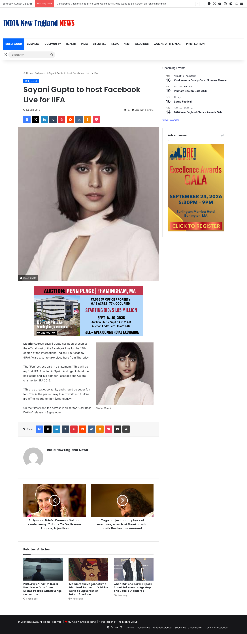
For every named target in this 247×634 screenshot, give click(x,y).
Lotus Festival (183, 101)
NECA (115, 43)
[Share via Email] (117, 429)
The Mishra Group (127, 621)
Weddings (142, 43)
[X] (35, 119)
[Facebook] (27, 119)
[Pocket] (96, 119)
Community (52, 43)
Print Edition (195, 43)
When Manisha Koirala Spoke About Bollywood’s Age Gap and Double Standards (133, 587)
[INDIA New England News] (39, 23)
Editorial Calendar (162, 627)
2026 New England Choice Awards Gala (198, 112)
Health (71, 43)
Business (33, 43)
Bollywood (13, 43)
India (84, 43)
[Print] (126, 429)
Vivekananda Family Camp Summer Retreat (200, 80)
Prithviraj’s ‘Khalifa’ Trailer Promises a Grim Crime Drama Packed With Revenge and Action (42, 589)
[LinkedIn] (44, 119)
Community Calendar (216, 627)
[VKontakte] (79, 119)
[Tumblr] (53, 119)
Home (29, 73)
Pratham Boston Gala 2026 (190, 91)
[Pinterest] (61, 119)
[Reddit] (70, 119)
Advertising (143, 627)
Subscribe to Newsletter (189, 627)
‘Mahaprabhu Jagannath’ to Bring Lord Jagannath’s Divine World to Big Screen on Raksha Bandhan (111, 3)
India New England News (67, 450)
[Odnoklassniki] (87, 119)
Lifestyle (99, 43)
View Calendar (170, 120)
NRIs (126, 43)
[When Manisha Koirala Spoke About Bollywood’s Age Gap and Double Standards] (134, 569)
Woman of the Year (167, 43)
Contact (130, 627)
